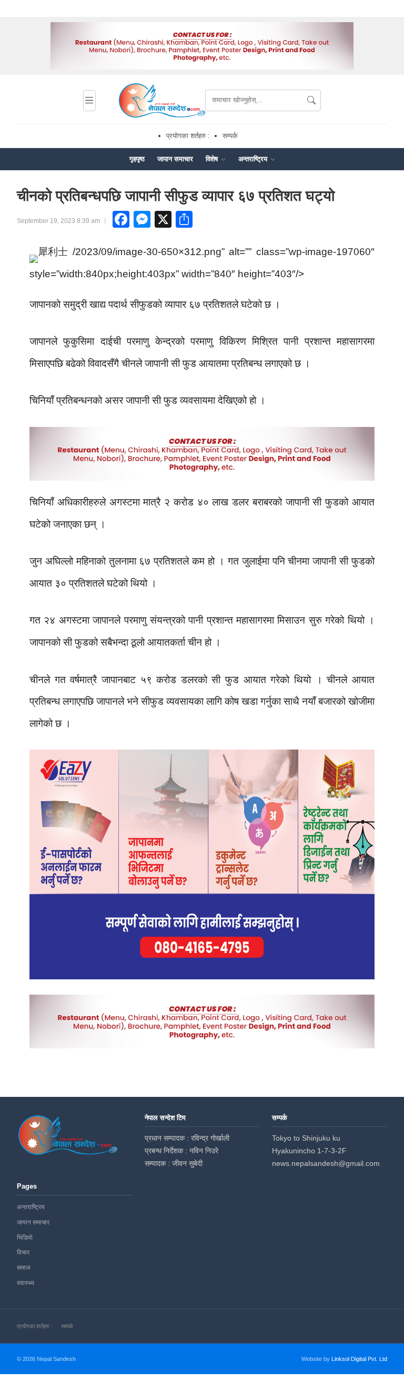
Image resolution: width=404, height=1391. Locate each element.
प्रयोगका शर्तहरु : (188, 136)
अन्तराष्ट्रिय (253, 159)
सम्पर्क (230, 136)
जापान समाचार (175, 159)
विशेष (213, 159)
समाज (23, 1267)
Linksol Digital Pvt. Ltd (359, 1359)
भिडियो (25, 1237)
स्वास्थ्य (25, 1283)
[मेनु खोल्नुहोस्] (89, 100)
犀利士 (53, 251)
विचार (23, 1252)
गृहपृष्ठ (137, 159)
